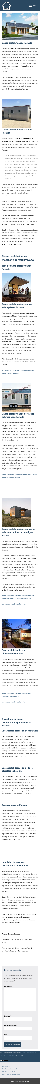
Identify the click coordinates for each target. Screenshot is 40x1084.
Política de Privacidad (9, 1069)
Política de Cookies (8, 1071)
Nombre (7, 1016)
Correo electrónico (11, 1025)
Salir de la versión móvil (20, 1081)
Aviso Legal (6, 1066)
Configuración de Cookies (11, 1074)
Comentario (8, 986)
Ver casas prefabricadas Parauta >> (14, 604)
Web (5, 1034)
